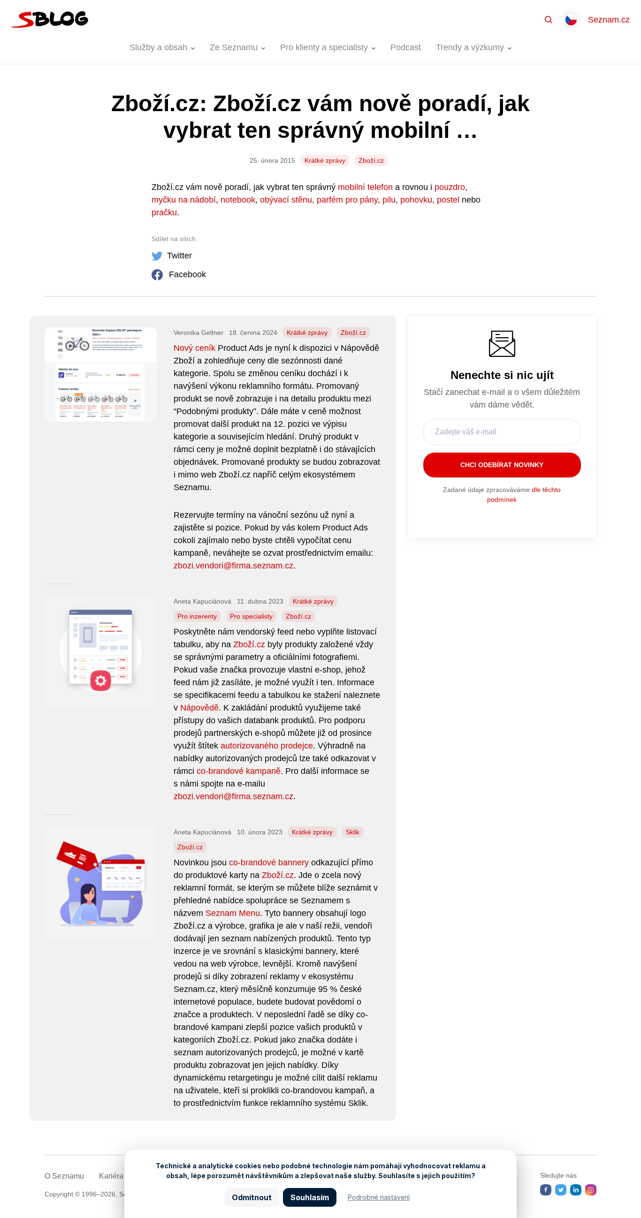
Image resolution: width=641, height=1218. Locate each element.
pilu (389, 199)
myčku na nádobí (184, 199)
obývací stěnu (286, 199)
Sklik (352, 832)
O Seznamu (64, 1176)
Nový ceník (194, 348)
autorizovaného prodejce (267, 745)
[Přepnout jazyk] (571, 19)
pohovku (416, 199)
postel (448, 199)
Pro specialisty (251, 616)
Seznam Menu (233, 913)
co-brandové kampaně (239, 771)
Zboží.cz (371, 160)
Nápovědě (199, 707)
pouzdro (450, 187)
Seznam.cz (609, 19)
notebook (238, 199)
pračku (164, 212)
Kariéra (111, 1176)
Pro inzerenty (197, 616)
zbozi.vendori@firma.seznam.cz (233, 565)
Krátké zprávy (325, 160)
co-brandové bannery (269, 862)
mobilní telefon (365, 187)
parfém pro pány (347, 199)
